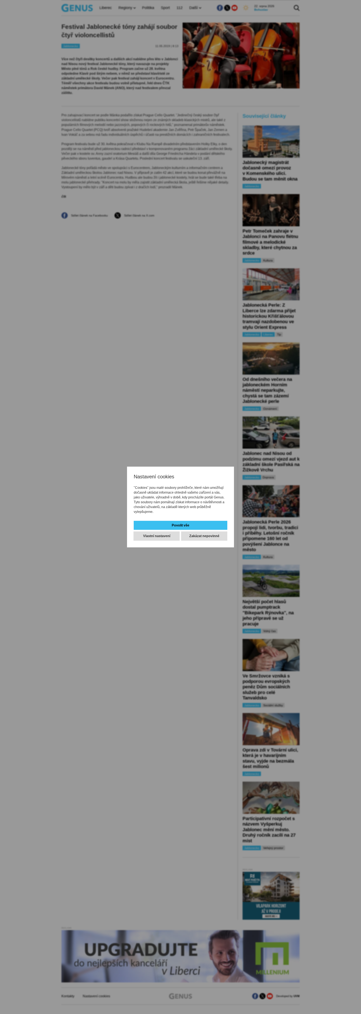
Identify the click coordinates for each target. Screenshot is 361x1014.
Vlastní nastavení (156, 536)
